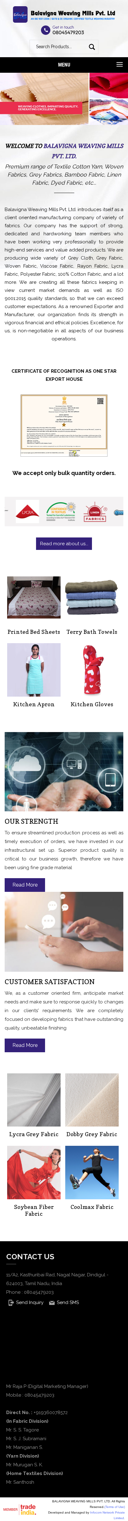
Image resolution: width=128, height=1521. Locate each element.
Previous (12, 106)
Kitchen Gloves (92, 704)
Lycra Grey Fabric (33, 1134)
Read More (25, 885)
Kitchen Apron (34, 704)
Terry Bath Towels (91, 632)
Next (115, 106)
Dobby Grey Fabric (91, 1134)
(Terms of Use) (114, 1507)
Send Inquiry (29, 1302)
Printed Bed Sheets (33, 632)
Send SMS (68, 1302)
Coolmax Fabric (92, 1207)
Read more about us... (64, 543)
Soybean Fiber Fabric (34, 1210)
